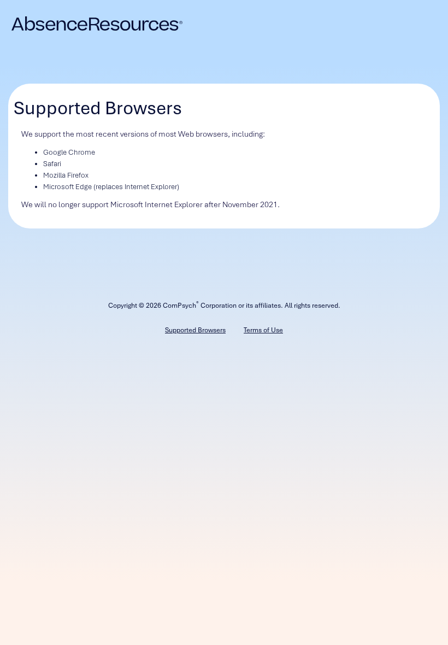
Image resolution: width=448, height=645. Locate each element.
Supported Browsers (195, 330)
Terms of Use (263, 330)
